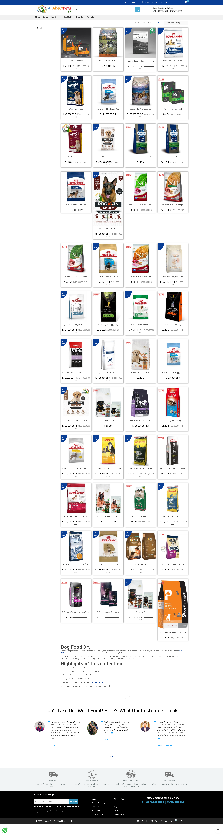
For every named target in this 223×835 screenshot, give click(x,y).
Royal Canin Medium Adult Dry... (76, 516)
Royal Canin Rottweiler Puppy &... (108, 277)
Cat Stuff (68, 17)
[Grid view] (158, 22)
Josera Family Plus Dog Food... (173, 516)
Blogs (45, 17)
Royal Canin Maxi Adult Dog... (76, 205)
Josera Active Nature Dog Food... (140, 468)
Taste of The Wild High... (108, 61)
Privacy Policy (39, 809)
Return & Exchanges (99, 803)
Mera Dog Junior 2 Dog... (172, 421)
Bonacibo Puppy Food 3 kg (173, 277)
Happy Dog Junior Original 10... (173, 564)
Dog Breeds (118, 807)
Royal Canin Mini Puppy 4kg (172, 373)
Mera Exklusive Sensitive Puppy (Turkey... (77, 373)
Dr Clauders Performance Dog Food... (76, 612)
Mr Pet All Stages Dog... (173, 325)
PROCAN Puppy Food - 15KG (76, 421)
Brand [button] (39, 28)
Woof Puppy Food (76, 109)
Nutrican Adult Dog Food (140, 516)
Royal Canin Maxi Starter (172, 61)
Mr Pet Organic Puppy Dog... (108, 325)
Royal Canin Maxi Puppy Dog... (108, 109)
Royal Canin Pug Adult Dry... (108, 564)
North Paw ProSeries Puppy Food (173, 632)
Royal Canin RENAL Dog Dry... (108, 373)
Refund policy (119, 814)
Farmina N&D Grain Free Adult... (76, 277)
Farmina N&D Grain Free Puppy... (140, 205)
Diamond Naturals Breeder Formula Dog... (142, 61)
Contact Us (135, 2)
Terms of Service (120, 803)
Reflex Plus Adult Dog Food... (108, 612)
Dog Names (96, 811)
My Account (176, 2)
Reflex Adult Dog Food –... (141, 612)
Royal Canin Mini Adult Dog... (140, 325)
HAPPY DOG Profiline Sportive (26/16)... (77, 564)
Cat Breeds (96, 807)
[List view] (162, 22)
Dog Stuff (55, 17)
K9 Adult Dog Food (76, 61)
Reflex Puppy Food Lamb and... (108, 421)
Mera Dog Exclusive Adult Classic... (173, 468)
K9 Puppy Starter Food (173, 109)
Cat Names (118, 811)
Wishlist (164, 2)
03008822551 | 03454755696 (168, 11)
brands (181, 656)
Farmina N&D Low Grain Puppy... (173, 205)
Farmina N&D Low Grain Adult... (140, 277)
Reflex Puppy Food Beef (140, 373)
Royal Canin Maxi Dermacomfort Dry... (76, 468)
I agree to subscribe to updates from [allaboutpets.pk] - (56, 808)
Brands (79, 17)
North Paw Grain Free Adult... (141, 421)
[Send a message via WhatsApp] (4, 830)
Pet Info (91, 17)
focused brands (97, 682)
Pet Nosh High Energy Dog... (140, 564)
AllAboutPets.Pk (49, 821)
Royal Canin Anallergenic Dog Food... (76, 325)
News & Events (150, 2)
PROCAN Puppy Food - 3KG (108, 157)
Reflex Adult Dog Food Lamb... (108, 516)
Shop (37, 17)
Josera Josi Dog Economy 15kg (108, 468)
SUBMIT (73, 802)
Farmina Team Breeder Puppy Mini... (140, 157)
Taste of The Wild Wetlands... (140, 109)
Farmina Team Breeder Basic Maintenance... (175, 157)
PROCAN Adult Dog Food (108, 229)
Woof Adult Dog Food (76, 157)
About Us (123, 2)
